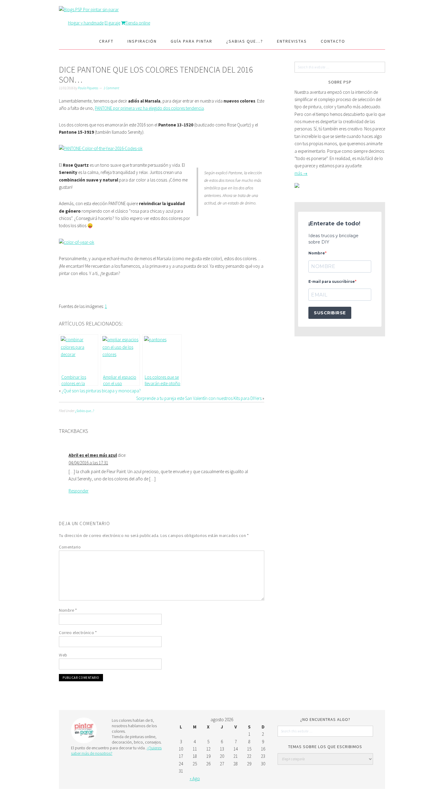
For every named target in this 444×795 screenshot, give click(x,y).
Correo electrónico (78, 632)
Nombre (68, 610)
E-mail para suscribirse (331, 281)
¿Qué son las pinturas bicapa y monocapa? (101, 391)
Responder (78, 491)
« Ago (195, 778)
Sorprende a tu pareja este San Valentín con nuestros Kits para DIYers (199, 398)
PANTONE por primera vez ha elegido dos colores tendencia (149, 108)
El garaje (112, 23)
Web (63, 655)
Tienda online (137, 23)
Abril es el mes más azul (93, 455)
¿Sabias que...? (84, 411)
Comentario (70, 547)
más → (300, 173)
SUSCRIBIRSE (330, 313)
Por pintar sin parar (101, 9)
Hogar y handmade (86, 23)
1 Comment (111, 88)
